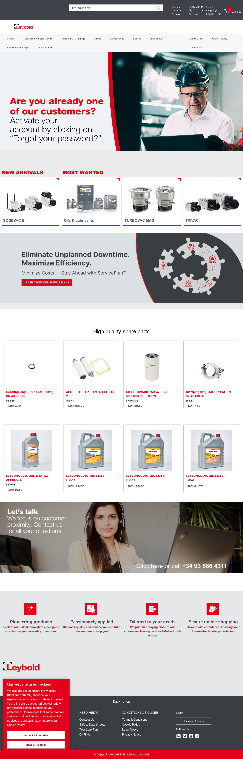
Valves (97, 38)
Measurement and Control (38, 38)
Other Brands (45, 47)
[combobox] (112, 8)
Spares (137, 38)
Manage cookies (36, 744)
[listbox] (214, 14)
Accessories (117, 38)
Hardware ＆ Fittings (73, 38)
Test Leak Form (89, 729)
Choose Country (193, 721)
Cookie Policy (131, 724)
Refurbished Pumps (18, 47)
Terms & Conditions (134, 719)
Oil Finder (85, 734)
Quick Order (196, 38)
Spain (176, 14)
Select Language (212, 9)
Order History (219, 38)
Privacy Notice (131, 734)
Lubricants (156, 38)
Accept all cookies (36, 735)
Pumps (11, 38)
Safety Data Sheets (92, 724)
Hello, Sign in (196, 6)
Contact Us (196, 47)
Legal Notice (130, 729)
